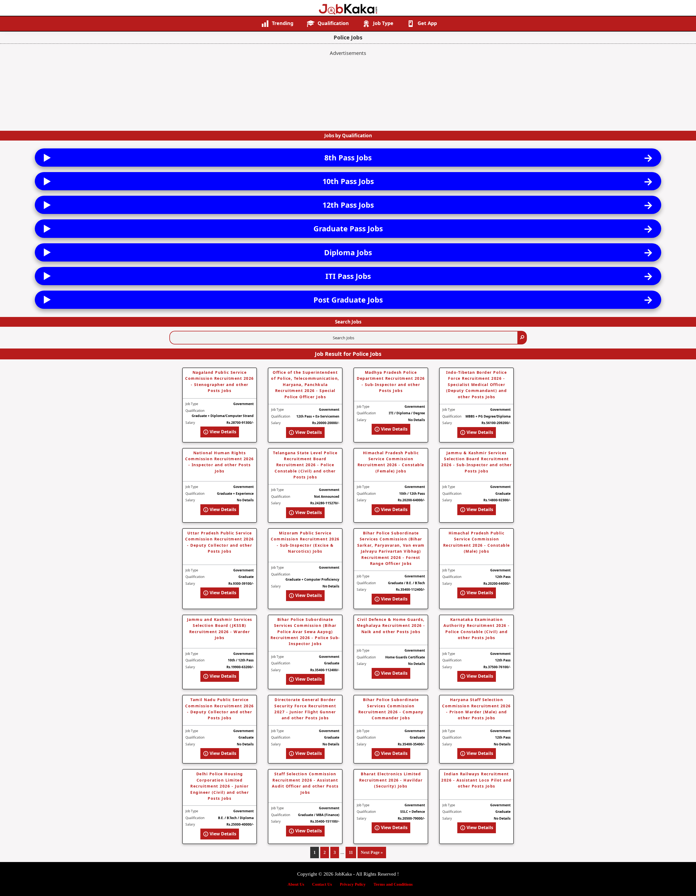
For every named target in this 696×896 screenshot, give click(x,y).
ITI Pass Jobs (348, 276)
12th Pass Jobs (348, 205)
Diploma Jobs (348, 252)
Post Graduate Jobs (348, 300)
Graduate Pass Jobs (348, 228)
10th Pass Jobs (348, 181)
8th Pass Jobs (348, 158)
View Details (222, 432)
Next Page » (372, 854)
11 (352, 852)
